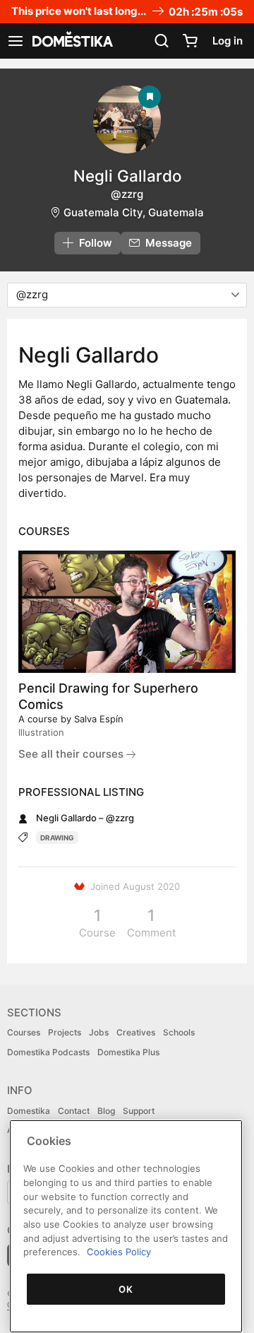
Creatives (135, 1032)
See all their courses (72, 754)
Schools (179, 1032)
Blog (106, 1110)
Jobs (99, 1032)
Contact (74, 1110)
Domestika (28, 1110)
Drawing (57, 837)
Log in (227, 40)
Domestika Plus (128, 1052)
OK (126, 1289)
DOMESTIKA (71, 41)
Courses (23, 1032)
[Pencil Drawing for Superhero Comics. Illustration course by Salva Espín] (127, 612)
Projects (64, 1032)
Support (139, 1110)
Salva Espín (98, 718)
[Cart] (190, 41)
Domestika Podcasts (48, 1052)
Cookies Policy (119, 1251)
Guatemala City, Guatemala (134, 212)
